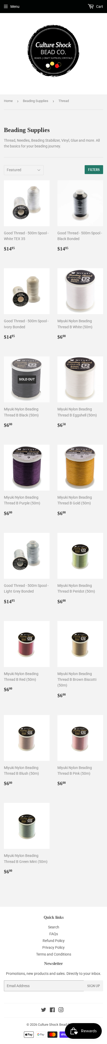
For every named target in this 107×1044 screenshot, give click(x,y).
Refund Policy (54, 941)
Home (8, 101)
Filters (94, 170)
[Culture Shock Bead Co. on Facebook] (52, 1011)
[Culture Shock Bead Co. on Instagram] (61, 1011)
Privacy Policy (53, 947)
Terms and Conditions (53, 954)
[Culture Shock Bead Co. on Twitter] (43, 1011)
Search (53, 927)
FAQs (53, 934)
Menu (14, 6)
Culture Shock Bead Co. (55, 1025)
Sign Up (93, 986)
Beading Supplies (35, 101)
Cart (99, 6)
